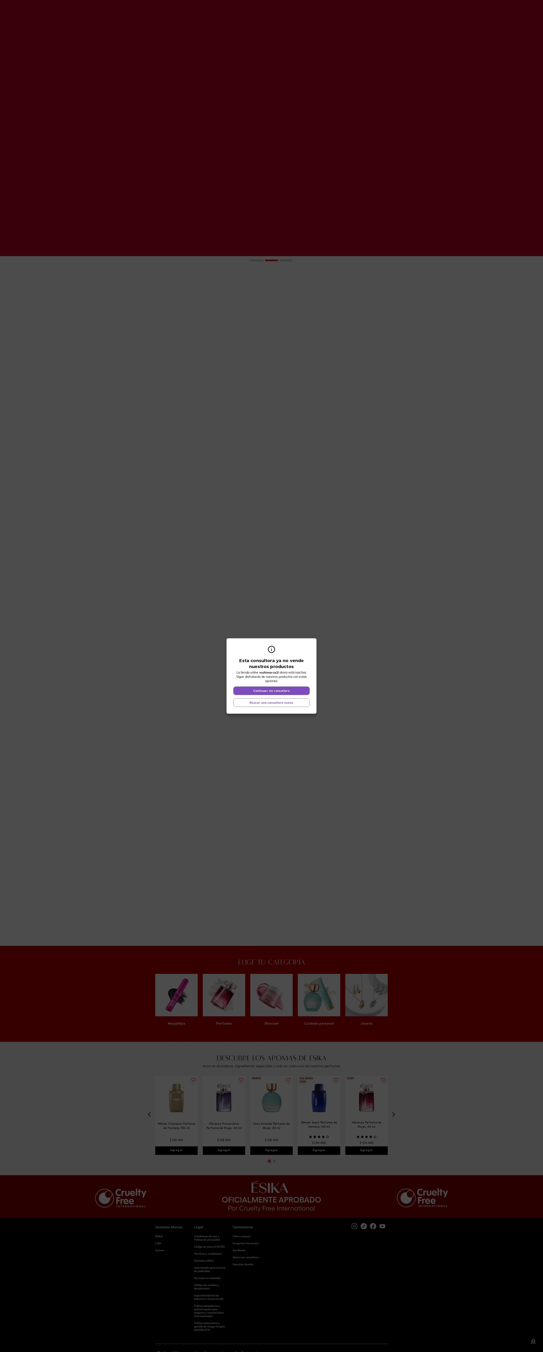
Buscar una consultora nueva (271, 703)
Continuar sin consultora (271, 691)
